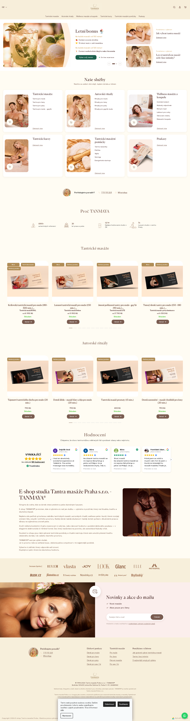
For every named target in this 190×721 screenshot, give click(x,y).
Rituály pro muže (101, 99)
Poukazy (162, 138)
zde (62, 710)
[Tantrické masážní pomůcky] (78, 156)
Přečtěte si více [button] (59, 469)
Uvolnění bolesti (163, 102)
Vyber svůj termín (86, 57)
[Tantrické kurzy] (16, 156)
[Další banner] (120, 63)
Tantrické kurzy (42, 138)
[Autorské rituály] (78, 111)
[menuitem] (52, 16)
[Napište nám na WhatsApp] (185, 716)
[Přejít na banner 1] (113, 63)
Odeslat (157, 617)
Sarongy (98, 157)
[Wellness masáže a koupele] (140, 111)
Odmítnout (109, 704)
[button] (171, 459)
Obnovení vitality (163, 116)
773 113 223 (48, 653)
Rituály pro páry (101, 105)
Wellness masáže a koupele (167, 95)
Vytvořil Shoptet (181, 718)
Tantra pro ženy (39, 102)
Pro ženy (113, 657)
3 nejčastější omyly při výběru (144, 660)
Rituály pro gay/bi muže (104, 109)
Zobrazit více (38, 128)
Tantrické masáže (42, 94)
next (186, 294)
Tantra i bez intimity (140, 657)
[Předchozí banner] (109, 63)
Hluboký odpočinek (164, 105)
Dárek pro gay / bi (94, 664)
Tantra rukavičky (101, 147)
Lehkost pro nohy (163, 112)
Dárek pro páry (93, 660)
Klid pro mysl (162, 109)
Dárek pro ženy (93, 657)
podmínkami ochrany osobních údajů (142, 624)
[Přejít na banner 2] (116, 63)
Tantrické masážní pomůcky (105, 140)
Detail (27, 322)
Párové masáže (116, 660)
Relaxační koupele (164, 119)
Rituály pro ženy (101, 102)
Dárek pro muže (93, 653)
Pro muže (113, 653)
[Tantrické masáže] (16, 111)
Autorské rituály (104, 94)
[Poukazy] (140, 156)
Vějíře (97, 153)
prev (3, 294)
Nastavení (66, 716)
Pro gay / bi (114, 664)
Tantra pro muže (39, 99)
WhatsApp (47, 656)
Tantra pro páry (39, 105)
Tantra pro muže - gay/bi (42, 109)
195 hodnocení (38, 462)
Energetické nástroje (103, 160)
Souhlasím (123, 704)
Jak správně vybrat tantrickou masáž (147, 653)
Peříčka (97, 150)
